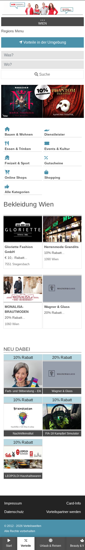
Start (9, 545)
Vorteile (26, 545)
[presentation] (5, 101)
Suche (44, 74)
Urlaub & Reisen (50, 545)
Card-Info (73, 503)
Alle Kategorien (17, 192)
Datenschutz (14, 512)
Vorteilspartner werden (63, 512)
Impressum (13, 503)
